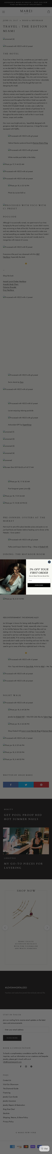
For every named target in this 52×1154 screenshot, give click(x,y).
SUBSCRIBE (39, 585)
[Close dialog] (49, 562)
